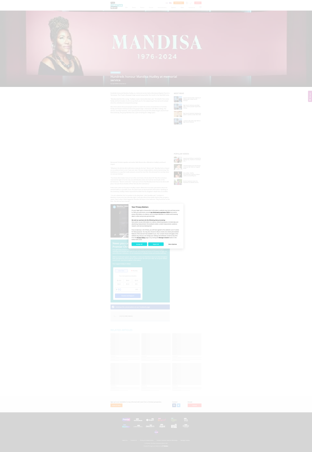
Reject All (156, 244)
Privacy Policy (141, 237)
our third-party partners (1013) (160, 212)
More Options (172, 244)
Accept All (139, 244)
